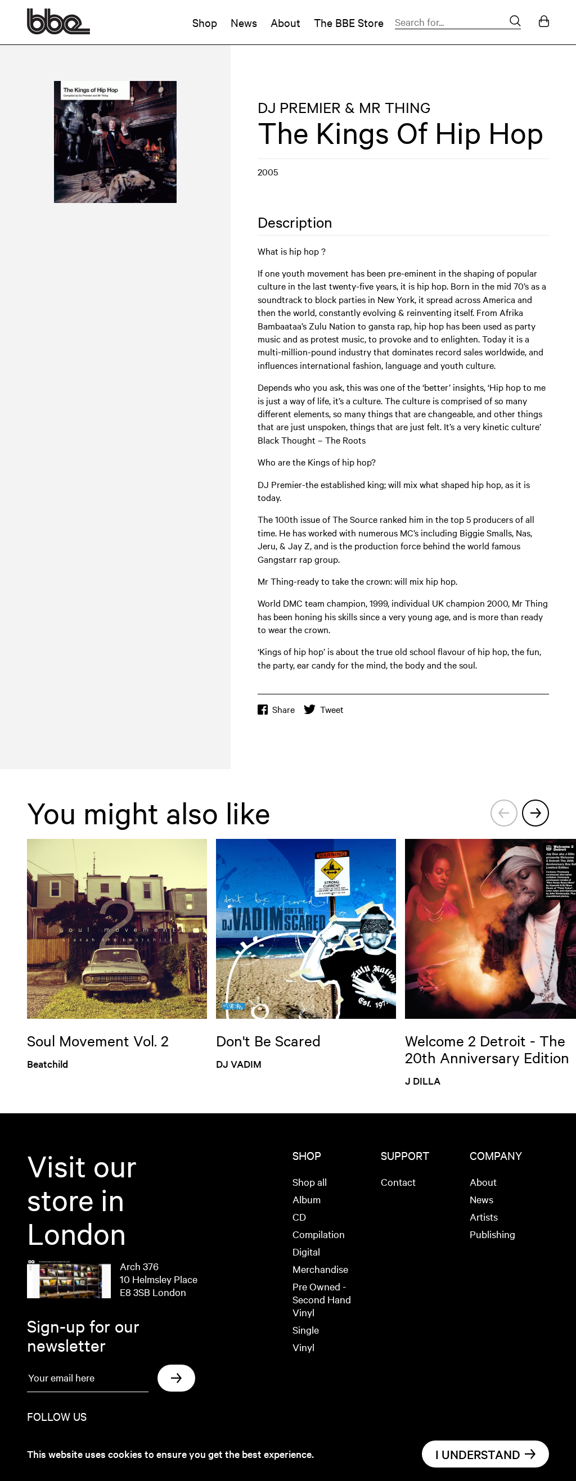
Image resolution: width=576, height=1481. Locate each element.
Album (306, 1199)
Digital (306, 1251)
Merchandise (320, 1268)
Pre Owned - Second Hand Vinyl (321, 1299)
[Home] (58, 30)
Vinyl (303, 1346)
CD (299, 1216)
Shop (204, 22)
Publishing (492, 1233)
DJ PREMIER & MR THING (344, 107)
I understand (477, 1454)
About (285, 22)
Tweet (332, 709)
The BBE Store (349, 22)
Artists (484, 1216)
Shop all (309, 1181)
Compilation (318, 1233)
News (244, 22)
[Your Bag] (544, 22)
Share (283, 709)
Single (305, 1329)
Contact (398, 1181)
